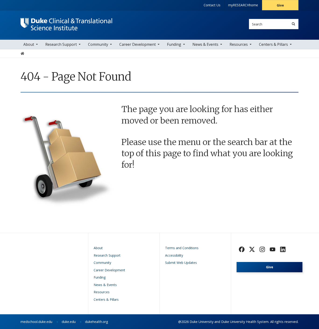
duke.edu (69, 321)
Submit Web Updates (181, 262)
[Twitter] (252, 249)
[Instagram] (262, 249)
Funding (174, 44)
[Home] (66, 22)
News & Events (205, 44)
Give (280, 5)
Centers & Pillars (273, 44)
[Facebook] (242, 249)
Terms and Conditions (181, 248)
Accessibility (174, 255)
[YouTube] (272, 249)
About (28, 44)
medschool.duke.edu (36, 321)
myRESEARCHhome (243, 5)
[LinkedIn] (283, 249)
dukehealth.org (96, 321)
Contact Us (212, 5)
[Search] (293, 24)
